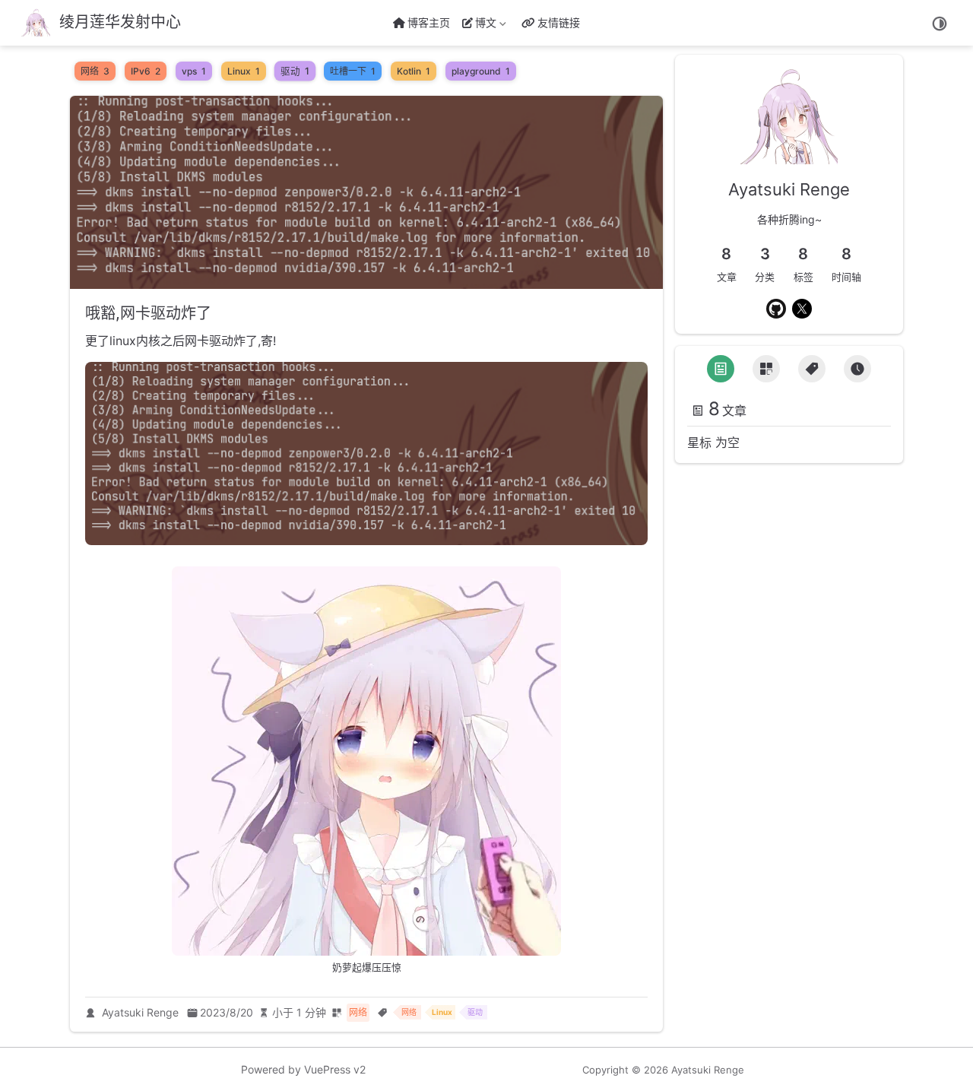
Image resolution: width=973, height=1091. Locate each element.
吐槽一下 (353, 71)
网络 (95, 71)
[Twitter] (802, 309)
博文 (481, 25)
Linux (243, 71)
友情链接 (558, 22)
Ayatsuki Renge (140, 1012)
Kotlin (413, 71)
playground (481, 71)
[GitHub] (776, 309)
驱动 (294, 71)
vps (194, 71)
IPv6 (145, 71)
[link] (789, 153)
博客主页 (428, 22)
